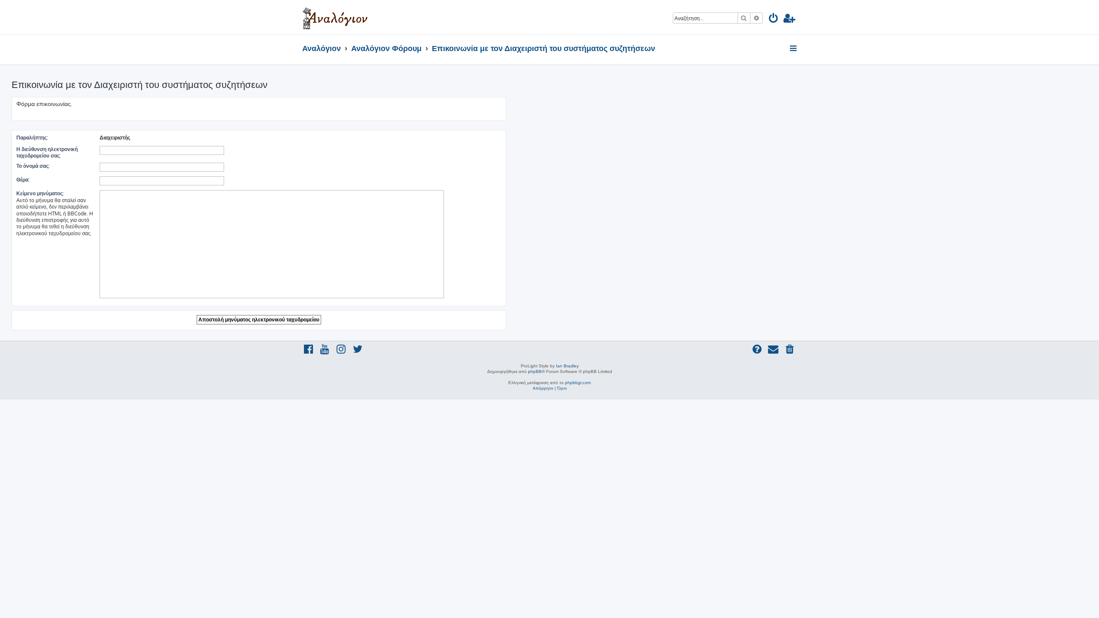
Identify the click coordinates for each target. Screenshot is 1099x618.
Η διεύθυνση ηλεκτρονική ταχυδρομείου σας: (47, 152)
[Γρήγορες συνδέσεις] (794, 49)
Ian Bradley (567, 366)
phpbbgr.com (578, 382)
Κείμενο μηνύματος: (40, 193)
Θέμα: (23, 179)
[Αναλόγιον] (335, 17)
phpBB (535, 371)
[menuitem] (773, 19)
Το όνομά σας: (33, 166)
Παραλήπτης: (32, 137)
